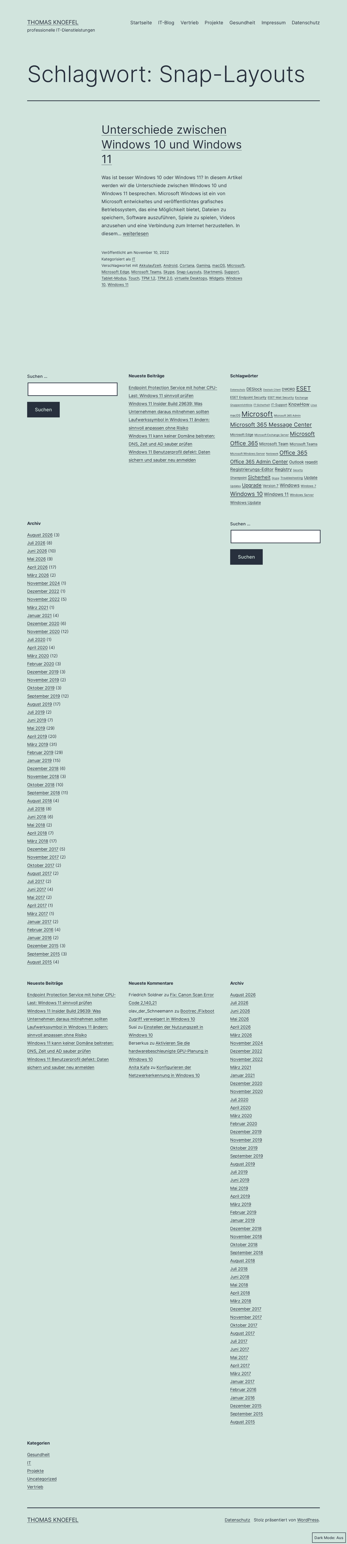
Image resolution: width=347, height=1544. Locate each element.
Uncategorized (42, 1478)
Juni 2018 (36, 816)
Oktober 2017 (40, 865)
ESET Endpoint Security (248, 397)
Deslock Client (272, 389)
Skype (168, 271)
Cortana (187, 265)
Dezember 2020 (43, 623)
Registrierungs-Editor (252, 469)
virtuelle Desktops (190, 278)
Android (170, 265)
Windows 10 (246, 493)
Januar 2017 (39, 921)
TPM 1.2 (148, 278)
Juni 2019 (36, 720)
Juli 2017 (35, 881)
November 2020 (43, 631)
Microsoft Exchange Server (271, 434)
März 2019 (37, 744)
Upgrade (252, 485)
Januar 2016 (39, 937)
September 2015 (43, 953)
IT (133, 259)
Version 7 (271, 485)
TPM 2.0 (164, 278)
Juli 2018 (36, 808)
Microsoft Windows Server (247, 453)
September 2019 (43, 696)
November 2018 (43, 776)
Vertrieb (190, 22)
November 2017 (43, 857)
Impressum (274, 22)
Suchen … (37, 376)
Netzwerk (272, 453)
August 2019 (39, 704)
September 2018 (43, 792)
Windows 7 (308, 486)
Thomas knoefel (53, 22)
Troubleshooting (291, 478)
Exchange (301, 397)
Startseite (141, 22)
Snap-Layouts (189, 271)
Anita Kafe (139, 1067)
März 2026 (38, 575)
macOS (218, 265)
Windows (290, 485)
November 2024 (43, 583)
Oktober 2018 (41, 784)
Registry (283, 469)
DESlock (254, 389)
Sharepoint (238, 478)
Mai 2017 (36, 897)
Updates (235, 486)
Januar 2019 (39, 760)
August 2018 (39, 800)
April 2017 (37, 905)
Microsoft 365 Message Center (271, 424)
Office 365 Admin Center (259, 462)
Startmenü (212, 271)
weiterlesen (136, 233)
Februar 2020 (40, 663)
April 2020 (37, 647)
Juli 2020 (36, 639)
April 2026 (37, 567)
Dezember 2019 (43, 671)
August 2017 (39, 873)
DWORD (288, 389)
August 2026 (40, 534)
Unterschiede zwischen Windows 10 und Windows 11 (172, 144)
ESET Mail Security (281, 397)
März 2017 (37, 913)
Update (310, 477)
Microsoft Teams (146, 271)
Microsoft (235, 265)
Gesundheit (242, 22)
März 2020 (38, 655)
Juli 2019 (36, 712)
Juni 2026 (37, 550)
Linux (314, 405)
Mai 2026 (36, 558)
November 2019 (43, 679)
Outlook (296, 462)
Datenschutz (306, 22)
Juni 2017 (36, 889)
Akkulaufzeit (150, 265)
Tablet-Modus (114, 278)
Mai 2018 (36, 825)
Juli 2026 (36, 542)
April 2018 (37, 833)
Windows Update (245, 502)
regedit (311, 462)
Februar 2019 (40, 752)
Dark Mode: (324, 1537)
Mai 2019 (36, 728)
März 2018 (37, 841)
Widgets (216, 278)
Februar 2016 (40, 929)
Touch (133, 278)
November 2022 (43, 599)
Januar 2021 (39, 615)
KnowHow (298, 404)
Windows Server (302, 495)
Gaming (203, 265)
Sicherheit (259, 477)
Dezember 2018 (43, 768)
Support (231, 271)
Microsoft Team (273, 443)
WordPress (308, 1519)
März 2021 (37, 607)
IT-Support (279, 405)
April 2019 (37, 736)
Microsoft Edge (115, 271)
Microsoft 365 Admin (287, 415)
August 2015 (39, 961)
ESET (303, 388)
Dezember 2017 (42, 849)
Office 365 (293, 452)
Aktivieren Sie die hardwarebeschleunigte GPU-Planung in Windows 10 (168, 1051)
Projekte (214, 22)
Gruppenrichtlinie (241, 405)
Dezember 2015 (43, 945)
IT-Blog (166, 22)
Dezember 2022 (43, 591)
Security (298, 470)
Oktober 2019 (41, 687)
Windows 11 (118, 284)
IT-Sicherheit (262, 405)
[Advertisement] (173, 553)
